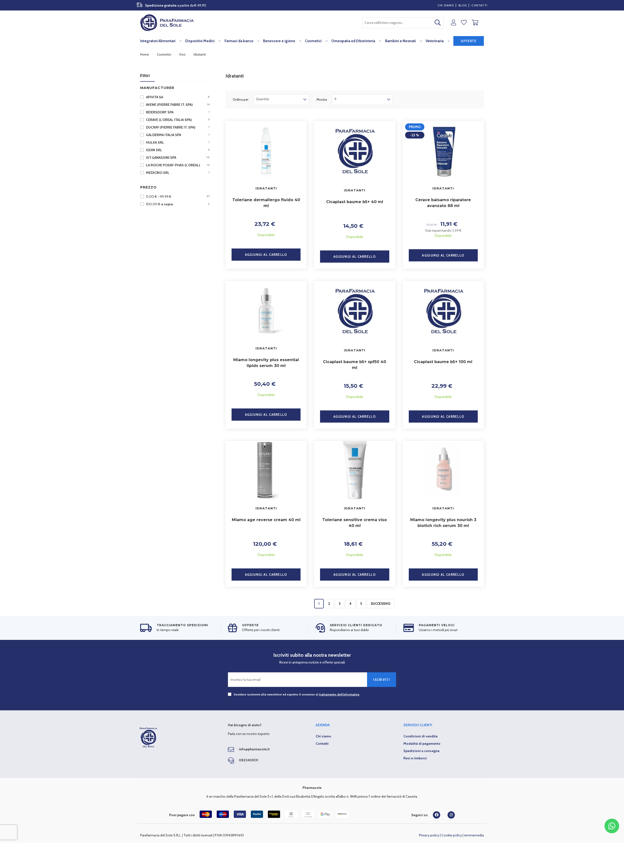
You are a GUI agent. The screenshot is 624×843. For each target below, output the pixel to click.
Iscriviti (381, 680)
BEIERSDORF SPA (177, 112)
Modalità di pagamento (421, 743)
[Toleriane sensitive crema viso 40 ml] (354, 470)
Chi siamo (446, 5)
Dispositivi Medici (199, 41)
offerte (469, 41)
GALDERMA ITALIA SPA (177, 135)
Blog (462, 5)
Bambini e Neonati (400, 41)
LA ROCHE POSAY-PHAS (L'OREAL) (177, 165)
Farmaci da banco (238, 41)
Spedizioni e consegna (421, 751)
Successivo (380, 603)
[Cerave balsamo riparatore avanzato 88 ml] (443, 150)
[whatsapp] (611, 826)
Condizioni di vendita (420, 736)
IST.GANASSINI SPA (177, 157)
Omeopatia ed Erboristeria (353, 41)
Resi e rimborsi (415, 758)
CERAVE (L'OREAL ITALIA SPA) (177, 120)
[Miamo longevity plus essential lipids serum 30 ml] (266, 310)
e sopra (178, 204)
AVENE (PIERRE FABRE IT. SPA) (177, 104)
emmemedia (474, 835)
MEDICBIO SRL (177, 172)
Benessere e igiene (279, 41)
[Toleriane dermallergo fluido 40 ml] (266, 150)
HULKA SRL (177, 142)
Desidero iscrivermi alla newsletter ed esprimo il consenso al (296, 694)
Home (144, 54)
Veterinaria (435, 41)
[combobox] (403, 22)
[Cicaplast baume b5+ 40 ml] (354, 151)
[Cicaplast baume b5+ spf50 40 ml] (354, 311)
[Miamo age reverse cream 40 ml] (266, 470)
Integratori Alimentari (158, 41)
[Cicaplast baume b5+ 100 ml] (443, 311)
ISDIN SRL (177, 150)
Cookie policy (451, 835)
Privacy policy (429, 835)
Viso (182, 54)
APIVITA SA (177, 97)
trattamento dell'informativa (339, 694)
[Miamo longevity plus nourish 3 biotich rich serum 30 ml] (443, 470)
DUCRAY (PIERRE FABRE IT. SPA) (177, 127)
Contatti (479, 5)
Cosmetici (313, 41)
